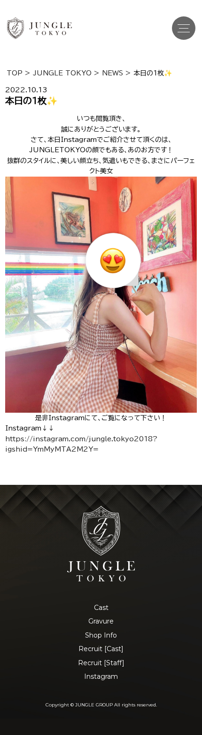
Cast (101, 607)
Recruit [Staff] (101, 663)
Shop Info (101, 635)
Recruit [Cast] (101, 649)
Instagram (101, 676)
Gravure (101, 621)
